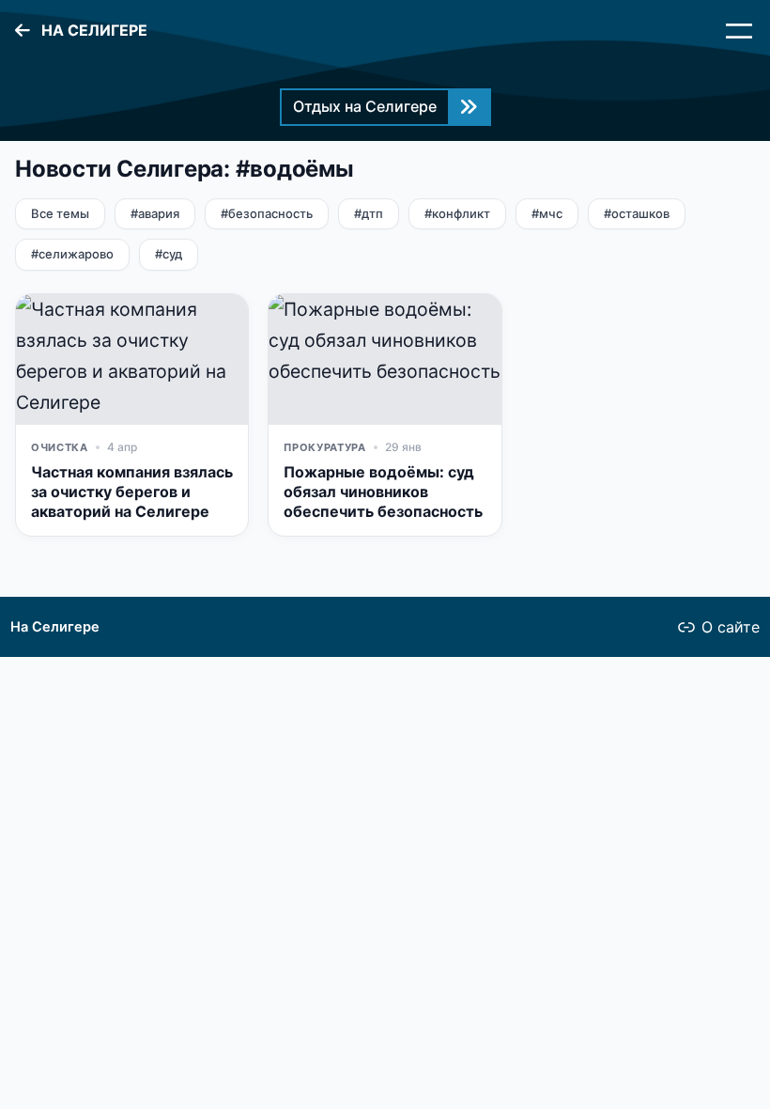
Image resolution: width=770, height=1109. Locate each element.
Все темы (60, 213)
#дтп (368, 213)
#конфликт (457, 213)
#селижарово (72, 253)
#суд (168, 253)
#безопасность (267, 213)
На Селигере (55, 626)
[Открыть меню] (739, 31)
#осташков (637, 213)
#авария (155, 213)
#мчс (546, 213)
